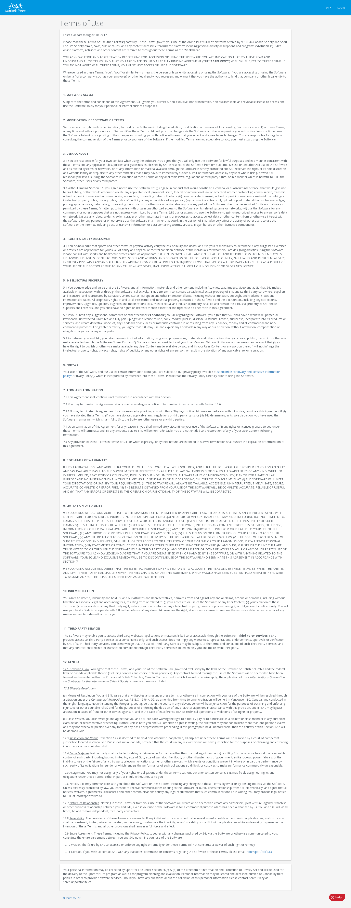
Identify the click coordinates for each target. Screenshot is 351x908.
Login (341, 7)
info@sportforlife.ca (259, 852)
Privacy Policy (71, 898)
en (327, 7)
